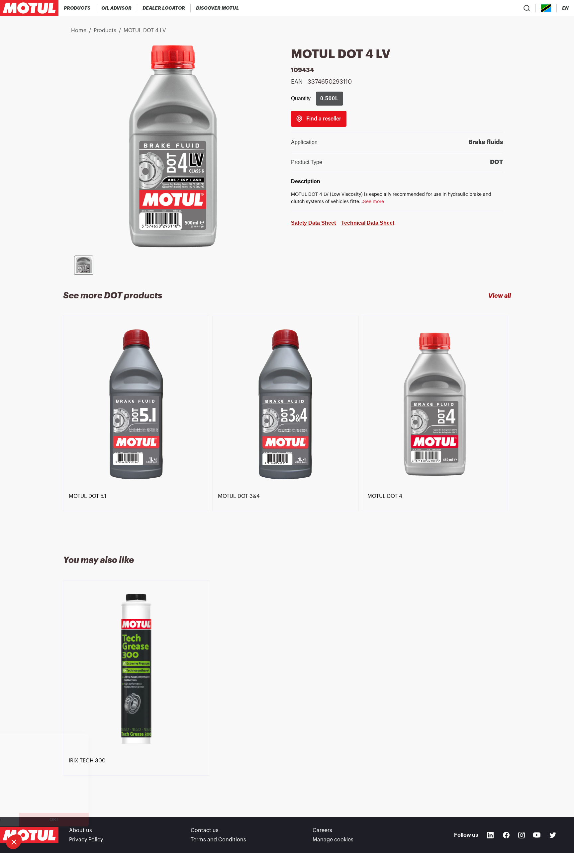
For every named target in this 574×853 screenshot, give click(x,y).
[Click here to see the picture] (83, 265)
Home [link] (78, 30)
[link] (318, 119)
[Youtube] (537, 835)
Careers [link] (322, 830)
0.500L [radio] (329, 98)
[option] (137, 427)
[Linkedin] (490, 835)
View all (499, 296)
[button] (14, 842)
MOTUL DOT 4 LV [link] (145, 30)
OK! (111, 819)
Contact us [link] (205, 830)
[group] (329, 99)
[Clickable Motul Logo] (29, 8)
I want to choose (41, 819)
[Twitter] (553, 835)
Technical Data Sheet (367, 223)
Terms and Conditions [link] (218, 839)
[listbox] (287, 427)
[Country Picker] (546, 8)
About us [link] (80, 830)
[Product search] (526, 8)
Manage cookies (333, 839)
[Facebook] (506, 835)
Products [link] (105, 30)
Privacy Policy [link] (86, 839)
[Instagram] (521, 835)
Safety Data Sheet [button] (313, 223)
